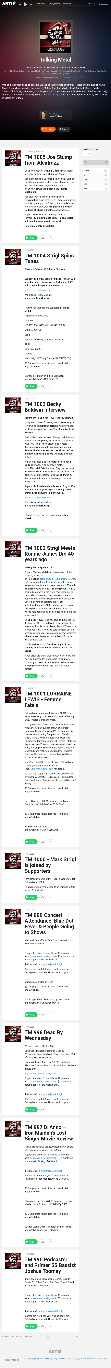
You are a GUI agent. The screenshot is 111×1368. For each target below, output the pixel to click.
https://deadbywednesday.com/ (41, 1073)
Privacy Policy (51, 1359)
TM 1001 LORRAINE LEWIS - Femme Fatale (48, 699)
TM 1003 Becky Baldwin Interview (45, 407)
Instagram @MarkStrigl (50, 964)
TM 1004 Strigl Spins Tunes (49, 259)
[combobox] (87, 153)
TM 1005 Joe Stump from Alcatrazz (48, 160)
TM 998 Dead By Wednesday (44, 1035)
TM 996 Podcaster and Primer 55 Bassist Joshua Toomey (50, 1265)
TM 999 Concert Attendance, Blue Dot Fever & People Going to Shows (49, 923)
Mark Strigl (52, 114)
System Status (39, 1359)
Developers (27, 1359)
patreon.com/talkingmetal (37, 290)
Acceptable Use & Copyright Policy (72, 1359)
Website (67, 78)
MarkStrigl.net (55, 94)
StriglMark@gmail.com (42, 769)
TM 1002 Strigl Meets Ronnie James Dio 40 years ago (50, 554)
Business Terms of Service (98, 1359)
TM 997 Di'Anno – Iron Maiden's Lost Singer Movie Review (49, 1133)
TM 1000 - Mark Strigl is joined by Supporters (50, 865)
